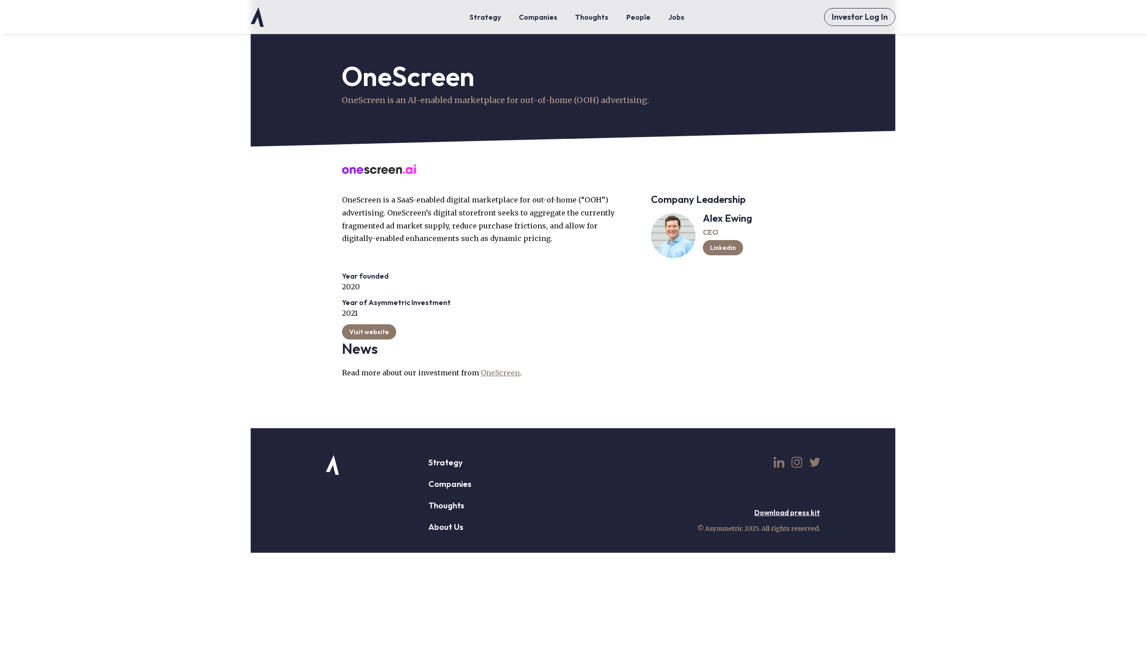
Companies (449, 484)
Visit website (369, 332)
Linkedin (723, 248)
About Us (445, 527)
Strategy (445, 462)
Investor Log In (860, 17)
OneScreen (500, 372)
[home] (257, 17)
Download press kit (787, 512)
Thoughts (446, 505)
